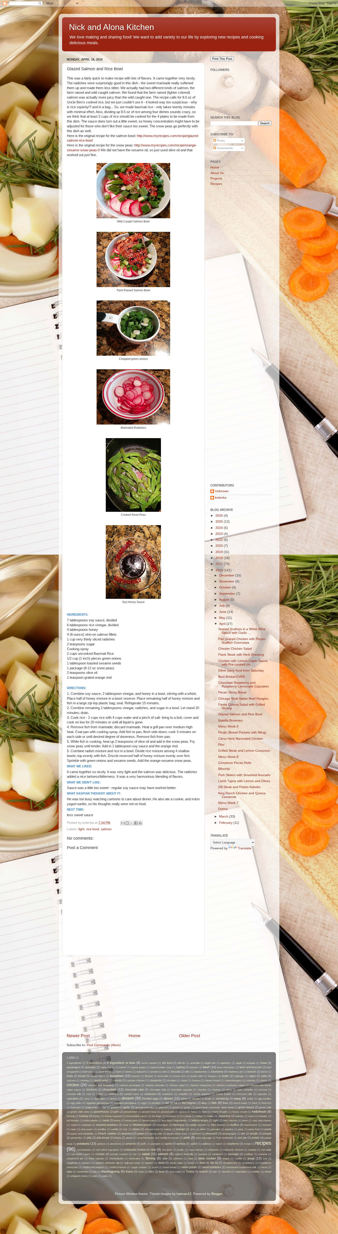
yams (105, 1176)
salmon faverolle (184, 1154)
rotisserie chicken (233, 1149)
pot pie (242, 1137)
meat (125, 1124)
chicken (73, 1085)
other (203, 1129)
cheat (184, 1080)
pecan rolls (156, 1133)
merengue (162, 1124)
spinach (86, 1162)
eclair (250, 1098)
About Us (217, 173)
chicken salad (177, 1085)
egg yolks (76, 1103)
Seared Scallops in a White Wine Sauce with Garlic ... (242, 630)
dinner (168, 1098)
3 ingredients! (74, 1063)
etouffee (156, 1103)
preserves (115, 1143)
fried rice (266, 1103)
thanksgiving (110, 1171)
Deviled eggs (150, 1098)
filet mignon (189, 1103)
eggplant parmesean (97, 1103)
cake (264, 1076)
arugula (251, 1063)
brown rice (179, 1076)
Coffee (99, 1094)
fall (175, 1103)
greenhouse (101, 1111)
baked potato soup (161, 1067)
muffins (234, 1124)
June (223, 612)
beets (129, 1071)
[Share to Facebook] (136, 823)
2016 (219, 570)
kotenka (220, 497)
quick (168, 1143)
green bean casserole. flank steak (214, 1107)
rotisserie (213, 1149)
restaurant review (135, 1149)
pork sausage (204, 1137)
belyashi (141, 1071)
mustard (266, 1124)
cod (88, 1094)
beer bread (105, 1071)
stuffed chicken (117, 1167)
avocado (90, 1067)
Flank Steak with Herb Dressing (241, 654)
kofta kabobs (90, 1120)
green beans (246, 1107)
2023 (219, 534)
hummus (171, 1116)
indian (199, 1116)
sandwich (217, 1154)
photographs (229, 1133)
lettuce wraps (200, 1120)
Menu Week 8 (228, 757)
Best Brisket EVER (231, 676)
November (227, 581)
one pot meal (152, 1129)
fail (167, 1103)
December (227, 575)
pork (186, 1137)
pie (243, 1133)
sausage (233, 1154)
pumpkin (155, 1143)
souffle (238, 1158)
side (165, 1158)
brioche (136, 1076)
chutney (216, 1089)
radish (193, 1143)
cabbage (239, 1076)
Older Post (189, 1035)
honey (96, 1116)
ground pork (168, 1111)
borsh (264, 1071)
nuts (125, 1129)
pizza (117, 1137)
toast (141, 1171)
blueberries (200, 1071)
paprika (229, 1129)
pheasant (211, 1133)
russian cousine (119, 1154)
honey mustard (113, 1116)
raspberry (233, 1143)
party (240, 1129)
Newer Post (78, 1035)
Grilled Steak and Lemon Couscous (244, 750)
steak (161, 1162)
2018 (219, 558)
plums (129, 1137)
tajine (69, 1171)
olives (136, 1129)
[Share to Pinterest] (140, 823)
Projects (216, 178)
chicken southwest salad (230, 1085)
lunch (245, 1120)
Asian (263, 1063)
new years (87, 1129)
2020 (219, 545)
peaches (127, 1133)
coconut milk (74, 1094)
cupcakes (73, 1098)
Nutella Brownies (230, 720)
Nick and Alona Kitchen (111, 27)
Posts (220, 140)
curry (87, 1098)
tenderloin (82, 1171)
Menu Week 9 (228, 726)
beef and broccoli (250, 1067)
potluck (101, 1143)
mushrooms (250, 1124)
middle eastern (198, 1124)
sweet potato (189, 1167)
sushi (155, 1167)
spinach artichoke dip (107, 1162)
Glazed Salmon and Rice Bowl (240, 714)
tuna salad (175, 1171)
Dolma (223, 809)
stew (202, 1162)
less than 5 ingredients (174, 1120)
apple (239, 1063)
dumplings (222, 1098)
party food (254, 1129)
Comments (224, 148)
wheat (268, 1171)
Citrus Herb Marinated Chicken (240, 738)
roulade (252, 1149)
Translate (244, 848)
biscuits (175, 1071)
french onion (240, 1103)
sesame (262, 1154)
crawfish (183, 1094)
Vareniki (226, 1171)
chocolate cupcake (181, 1089)
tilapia (129, 1171)
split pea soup (132, 1162)
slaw (190, 1158)
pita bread (103, 1137)
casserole (155, 1080)
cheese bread (212, 1080)
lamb (106, 1120)
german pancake (144, 1107)
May (222, 618)
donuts (196, 1098)
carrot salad (101, 1080)
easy (237, 1098)
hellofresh (259, 1111)
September (227, 593)
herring (70, 1116)
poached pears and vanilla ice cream (158, 1137)
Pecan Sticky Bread (232, 692)
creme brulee (223, 1094)
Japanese (224, 1116)
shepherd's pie (75, 1158)
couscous (150, 1094)
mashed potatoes (107, 1124)
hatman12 (184, 1194)
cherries (250, 1080)
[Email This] (122, 823)
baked (122, 1067)
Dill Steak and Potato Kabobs (239, 787)
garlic (126, 1107)
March (224, 816)
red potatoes (84, 1149)
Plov (221, 744)
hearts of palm (220, 1111)
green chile (265, 1107)
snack (226, 1158)
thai (95, 1171)
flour (225, 1103)
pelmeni (196, 1133)
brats (70, 1076)
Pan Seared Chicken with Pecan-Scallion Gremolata (242, 640)
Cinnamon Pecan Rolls (234, 763)
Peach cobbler (107, 1133)
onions (167, 1129)
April (222, 624)
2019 (219, 552)
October (225, 587)
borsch (251, 1071)
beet (118, 1071)
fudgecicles (91, 1107)
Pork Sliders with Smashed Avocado (244, 775)
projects (131, 1143)
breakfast (116, 1076)
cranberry (167, 1094)
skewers (178, 1158)
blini (187, 1071)
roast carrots (196, 1149)
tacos (264, 1167)
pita (89, 1137)
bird (164, 1071)
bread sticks (98, 1076)
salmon (106, 829)
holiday (83, 1116)
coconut (262, 1089)
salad (146, 1154)
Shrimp (150, 1158)
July (222, 605)
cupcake (262, 1094)
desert (113, 1098)
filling (204, 1103)
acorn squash (149, 1063)
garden (115, 1107)
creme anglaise (202, 1094)
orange (180, 1129)
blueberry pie (235, 1071)
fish (214, 1103)
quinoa (181, 1143)
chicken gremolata (129, 1085)
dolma (184, 1098)
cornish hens (131, 1094)
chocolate (110, 1089)
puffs (143, 1143)
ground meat (149, 1111)
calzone (71, 1080)
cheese (196, 1080)
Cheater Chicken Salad (235, 648)
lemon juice (131, 1120)
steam (191, 1162)
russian (100, 1154)
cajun (252, 1076)
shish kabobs (96, 1158)
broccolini (163, 1076)
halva (194, 1111)
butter (225, 1076)
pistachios (76, 1137)
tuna (161, 1171)
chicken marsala (154, 1085)
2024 (219, 528)
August (224, 599)
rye (135, 1154)
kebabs (263, 1116)
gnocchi (163, 1107)
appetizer (226, 1063)
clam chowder (245, 1089)
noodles (101, 1129)
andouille (195, 1063)
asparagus (73, 1067)
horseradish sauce (136, 1116)
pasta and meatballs (82, 1133)
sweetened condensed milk (241, 1167)
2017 (219, 564)
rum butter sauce (80, 1154)
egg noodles (264, 1098)
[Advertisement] (133, 994)
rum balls (266, 1149)
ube (215, 1171)
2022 (219, 539)
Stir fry (214, 1162)
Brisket (149, 1076)
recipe (247, 1143)
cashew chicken (135, 1080)
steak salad (176, 1162)
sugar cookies (139, 1167)
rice (153, 1149)
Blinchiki (224, 769)
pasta (267, 1129)
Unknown (222, 491)
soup (251, 1158)
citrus (229, 1089)
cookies (113, 1094)
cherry (263, 1080)
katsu (251, 1116)
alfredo (181, 1063)
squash (149, 1162)
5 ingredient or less (121, 1063)
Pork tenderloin (224, 1137)
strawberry (248, 1162)
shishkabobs (116, 1158)
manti (74, 1124)
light (81, 829)
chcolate (171, 1080)
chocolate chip (157, 1089)
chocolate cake (134, 1089)
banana (194, 1067)
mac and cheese (262, 1120)
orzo (192, 1129)
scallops (248, 1154)
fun (104, 1107)
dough (207, 1098)
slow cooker (207, 1158)
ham (204, 1111)
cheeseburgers (233, 1080)
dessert (128, 1098)
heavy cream (239, 1111)
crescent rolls (244, 1094)
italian (210, 1116)
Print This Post (222, 59)
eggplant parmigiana (125, 1103)
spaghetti (72, 1162)
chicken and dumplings (101, 1085)
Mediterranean (142, 1124)
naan (73, 1129)
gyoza (182, 1111)
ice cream (186, 1116)
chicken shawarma (200, 1085)
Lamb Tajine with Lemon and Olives (244, 781)
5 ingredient (94, 1063)
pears (141, 1133)
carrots (117, 1080)
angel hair (210, 1063)
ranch (219, 1143)
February (226, 822)
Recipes (216, 184)
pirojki (254, 1133)
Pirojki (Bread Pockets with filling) (242, 732)
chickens (91, 1089)
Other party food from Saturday (241, 670)
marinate (86, 1124)
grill (116, 1111)
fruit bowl (75, 1107)
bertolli (154, 1071)
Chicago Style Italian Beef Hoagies (243, 698)
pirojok (267, 1133)
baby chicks (108, 1067)
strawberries (230, 1162)
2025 (219, 521)
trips (151, 1171)
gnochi (176, 1107)
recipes (263, 1143)
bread (82, 1076)
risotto (180, 1149)
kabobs (239, 1116)
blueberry (217, 1071)
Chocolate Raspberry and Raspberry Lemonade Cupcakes (243, 684)
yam (94, 1176)
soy (265, 1158)
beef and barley (226, 1067)
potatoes (83, 1143)
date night (99, 1098)
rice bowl (92, 829)
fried (254, 1103)
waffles (256, 1171)
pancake (215, 1129)
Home (134, 1035)
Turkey (190, 1171)
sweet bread (169, 1167)
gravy (187, 1107)
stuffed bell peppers (94, 1167)
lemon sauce (150, 1120)
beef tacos (88, 1071)
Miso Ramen (218, 1124)
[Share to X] (131, 823)
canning (84, 1080)
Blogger (216, 1194)
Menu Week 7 (228, 803)
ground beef (130, 1111)
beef (206, 1067)
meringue (179, 1124)
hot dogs (156, 1116)
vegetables (241, 1171)
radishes (206, 1143)
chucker (202, 1089)
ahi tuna (167, 1063)
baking (180, 1067)
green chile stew (80, 1111)
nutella (114, 1129)
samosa (202, 1154)
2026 (219, 515)
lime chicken (230, 1120)
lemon (117, 1120)
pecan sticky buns (177, 1133)
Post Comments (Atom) (104, 1045)
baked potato (138, 1067)
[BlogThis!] (127, 823)
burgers (212, 1076)
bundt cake (196, 1076)
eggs (144, 1103)
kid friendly (73, 1120)
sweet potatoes (211, 1167)
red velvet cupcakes (107, 1149)
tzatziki (203, 1171)
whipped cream (79, 1176)
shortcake (134, 1158)
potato (255, 1137)
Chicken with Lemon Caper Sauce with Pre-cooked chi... (243, 662)
